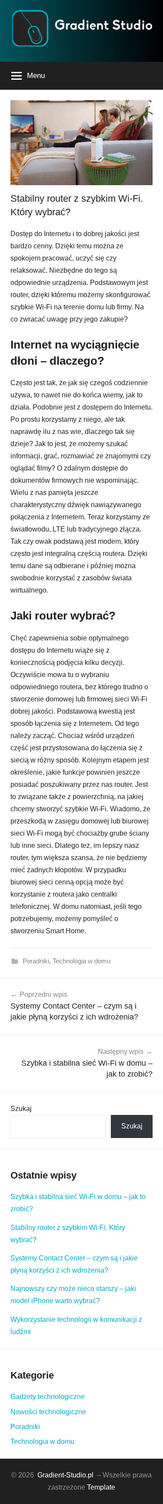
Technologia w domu (81, 961)
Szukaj (21, 1108)
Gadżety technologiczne (47, 1396)
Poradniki (36, 961)
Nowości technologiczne (48, 1412)
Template (101, 1487)
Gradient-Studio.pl (65, 1475)
